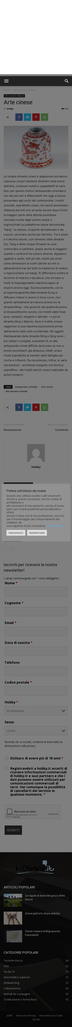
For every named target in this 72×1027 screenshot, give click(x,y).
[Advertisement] (36, 38)
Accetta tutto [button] (37, 532)
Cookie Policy (54, 526)
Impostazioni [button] (16, 532)
